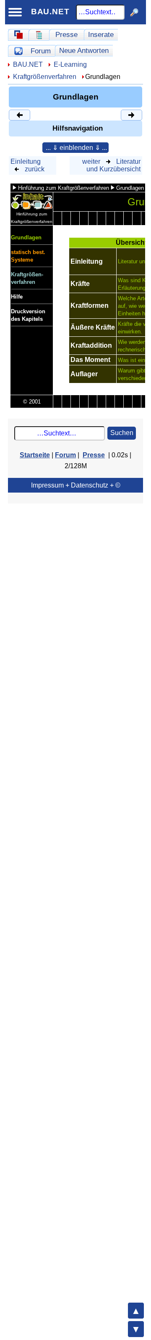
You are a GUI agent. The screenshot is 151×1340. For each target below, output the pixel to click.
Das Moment (90, 359)
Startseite (35, 455)
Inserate (101, 34)
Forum (41, 51)
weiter (91, 161)
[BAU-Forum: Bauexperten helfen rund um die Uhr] (18, 51)
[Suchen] (134, 12)
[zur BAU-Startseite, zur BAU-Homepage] (18, 35)
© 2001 (32, 402)
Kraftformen (89, 305)
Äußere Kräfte (92, 327)
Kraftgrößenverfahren (44, 76)
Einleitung (25, 161)
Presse (66, 34)
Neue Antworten (84, 50)
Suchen (121, 432)
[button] (75, 147)
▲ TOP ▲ (136, 1310)
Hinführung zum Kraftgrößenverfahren (63, 188)
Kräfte (80, 283)
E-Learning (70, 64)
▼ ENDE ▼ (136, 1329)
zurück (34, 169)
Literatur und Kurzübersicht (113, 165)
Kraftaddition (91, 345)
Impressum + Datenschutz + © (75, 485)
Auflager (84, 374)
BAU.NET (50, 11)
